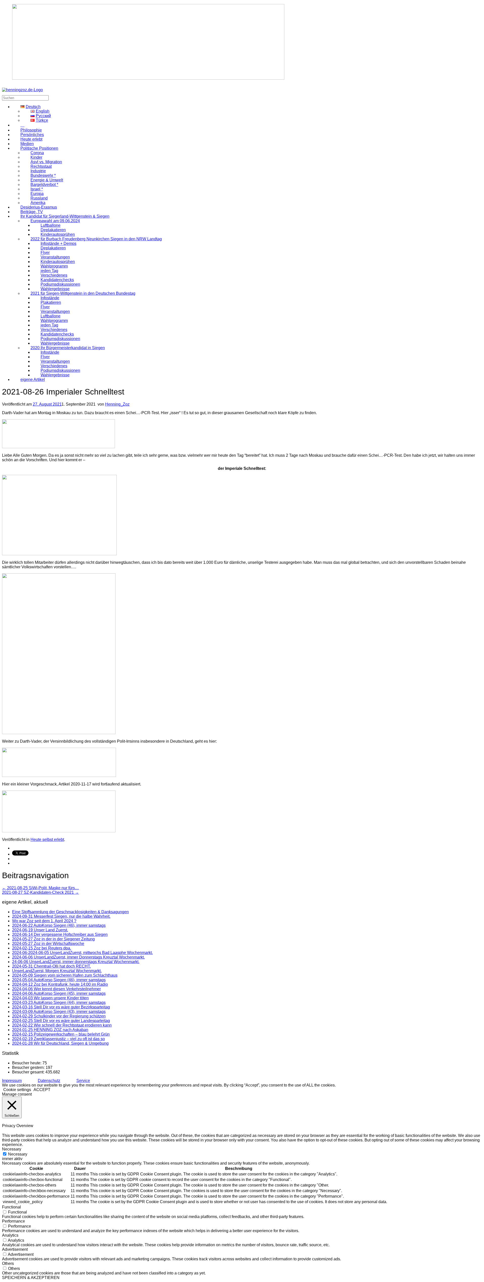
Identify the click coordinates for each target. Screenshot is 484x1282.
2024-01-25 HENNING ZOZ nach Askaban (50, 1030)
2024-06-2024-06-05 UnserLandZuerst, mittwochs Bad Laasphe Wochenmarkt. (82, 952)
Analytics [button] (10, 1235)
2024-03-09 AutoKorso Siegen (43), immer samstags (59, 1011)
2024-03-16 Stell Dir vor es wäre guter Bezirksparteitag (61, 1007)
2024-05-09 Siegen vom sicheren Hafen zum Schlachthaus (64, 975)
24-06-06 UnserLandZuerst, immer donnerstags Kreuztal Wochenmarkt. (75, 962)
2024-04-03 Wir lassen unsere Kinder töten (50, 998)
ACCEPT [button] (42, 1090)
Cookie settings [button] (17, 1090)
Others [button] (8, 1263)
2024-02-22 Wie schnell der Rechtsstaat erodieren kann (62, 1025)
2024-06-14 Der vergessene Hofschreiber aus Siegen (60, 934)
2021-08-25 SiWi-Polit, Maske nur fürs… (40, 888)
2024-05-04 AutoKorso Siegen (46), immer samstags (59, 980)
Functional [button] (11, 1207)
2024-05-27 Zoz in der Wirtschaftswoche (48, 943)
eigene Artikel (32, 379)
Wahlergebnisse (55, 375)
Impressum (12, 1080)
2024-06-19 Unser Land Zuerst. (40, 930)
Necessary (17, 1154)
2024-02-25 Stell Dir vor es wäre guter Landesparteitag (61, 1020)
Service (83, 1080)
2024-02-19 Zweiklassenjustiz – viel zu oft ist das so (58, 1039)
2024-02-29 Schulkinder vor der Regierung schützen (59, 1016)
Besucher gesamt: (28, 1072)
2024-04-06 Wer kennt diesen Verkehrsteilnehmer (56, 989)
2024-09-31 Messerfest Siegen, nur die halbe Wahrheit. (61, 916)
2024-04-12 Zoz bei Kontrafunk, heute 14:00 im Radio (60, 984)
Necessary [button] (11, 1149)
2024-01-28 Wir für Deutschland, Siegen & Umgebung (60, 1043)
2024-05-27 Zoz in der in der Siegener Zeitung (53, 939)
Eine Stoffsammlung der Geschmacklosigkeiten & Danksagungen (70, 912)
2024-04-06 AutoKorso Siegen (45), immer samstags (59, 993)
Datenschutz (49, 1080)
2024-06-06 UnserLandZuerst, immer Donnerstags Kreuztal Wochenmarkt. (78, 957)
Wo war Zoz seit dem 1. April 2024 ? (44, 921)
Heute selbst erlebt (47, 839)
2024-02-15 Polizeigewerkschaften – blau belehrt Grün (61, 1034)
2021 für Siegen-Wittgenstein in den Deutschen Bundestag (83, 293)
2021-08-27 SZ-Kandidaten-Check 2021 (40, 892)
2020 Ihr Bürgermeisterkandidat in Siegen (68, 348)
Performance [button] (13, 1221)
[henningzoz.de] (22, 90)
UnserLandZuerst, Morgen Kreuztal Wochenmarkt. (57, 971)
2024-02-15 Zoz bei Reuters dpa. (41, 948)
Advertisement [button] (15, 1249)
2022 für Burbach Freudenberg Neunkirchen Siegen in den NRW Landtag (96, 239)
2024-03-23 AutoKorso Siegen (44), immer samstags (59, 1002)
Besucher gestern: (29, 1067)
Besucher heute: (27, 1063)
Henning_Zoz (117, 404)
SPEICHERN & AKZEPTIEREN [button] (30, 1277)
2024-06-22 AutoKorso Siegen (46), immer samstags (59, 925)
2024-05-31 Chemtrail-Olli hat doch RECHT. (51, 966)
